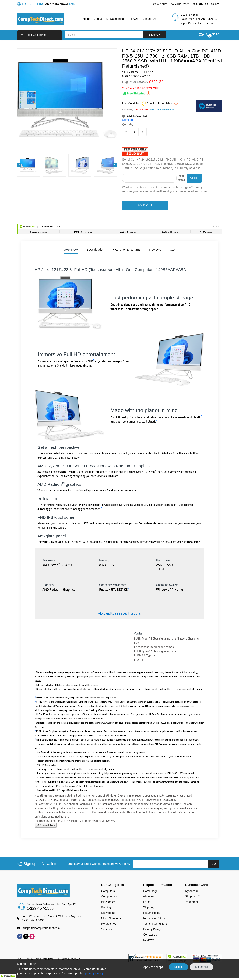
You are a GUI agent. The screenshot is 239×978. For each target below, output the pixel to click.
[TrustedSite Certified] (176, 958)
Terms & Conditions (155, 923)
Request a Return (154, 918)
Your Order (181, 3)
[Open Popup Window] (46, 824)
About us (148, 896)
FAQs (146, 901)
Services (106, 929)
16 (35, 776)
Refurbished (108, 923)
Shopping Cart (194, 896)
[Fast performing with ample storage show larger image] (69, 302)
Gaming (106, 907)
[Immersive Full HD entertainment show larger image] (169, 359)
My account (192, 891)
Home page (150, 891)
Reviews (148, 940)
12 (35, 760)
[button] (39, 35)
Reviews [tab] (155, 249)
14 (35, 768)
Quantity (127, 124)
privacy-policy (94, 973)
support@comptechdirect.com (41, 928)
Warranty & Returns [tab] (126, 249)
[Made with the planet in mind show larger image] (69, 415)
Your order (191, 901)
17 (35, 789)
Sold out (145, 205)
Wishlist (161, 3)
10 (35, 751)
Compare (128, 119)
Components (109, 896)
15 (35, 772)
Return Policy (151, 912)
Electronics (108, 901)
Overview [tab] (71, 249)
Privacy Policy (152, 929)
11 (35, 755)
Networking (108, 912)
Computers (108, 891)
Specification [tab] (95, 249)
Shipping (148, 907)
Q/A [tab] (172, 249)
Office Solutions (111, 918)
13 (35, 764)
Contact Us (150, 934)
